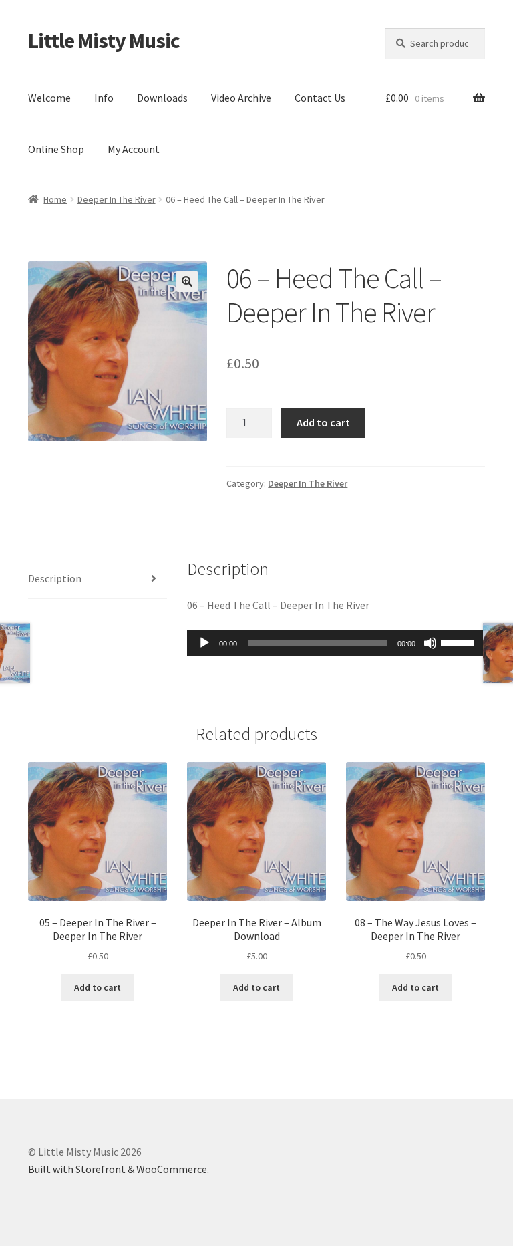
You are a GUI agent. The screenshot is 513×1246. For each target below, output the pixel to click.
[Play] (204, 643)
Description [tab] (54, 578)
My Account (134, 149)
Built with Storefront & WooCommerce (117, 1169)
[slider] (459, 642)
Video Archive (241, 97)
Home (55, 199)
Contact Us (320, 97)
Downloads (162, 97)
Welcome (49, 97)
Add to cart (323, 422)
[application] (336, 643)
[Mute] (430, 643)
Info (104, 97)
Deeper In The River (116, 199)
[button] (187, 281)
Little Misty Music (104, 40)
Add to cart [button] (97, 987)
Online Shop (56, 149)
